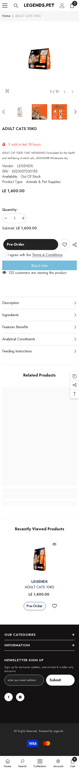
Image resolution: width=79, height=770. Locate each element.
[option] (39, 58)
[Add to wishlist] (64, 244)
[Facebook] (8, 697)
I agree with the (19, 255)
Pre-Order (14, 244)
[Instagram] (20, 697)
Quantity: (9, 209)
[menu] (4, 5)
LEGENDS (25, 165)
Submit (55, 680)
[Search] (16, 5)
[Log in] (62, 5)
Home (6, 16)
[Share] (73, 244)
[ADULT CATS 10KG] (40, 559)
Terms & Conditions (47, 255)
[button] (64, 92)
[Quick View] (54, 544)
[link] (39, 496)
